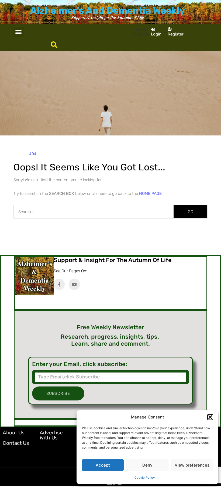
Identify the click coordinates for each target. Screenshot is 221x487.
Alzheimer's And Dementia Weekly (107, 10)
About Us (14, 432)
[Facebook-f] (59, 284)
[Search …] (54, 45)
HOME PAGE (150, 193)
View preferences (192, 465)
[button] (210, 417)
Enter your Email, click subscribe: (79, 364)
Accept (103, 465)
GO (190, 211)
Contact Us (16, 443)
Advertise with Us (51, 435)
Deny (147, 465)
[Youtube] (74, 284)
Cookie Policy (144, 477)
